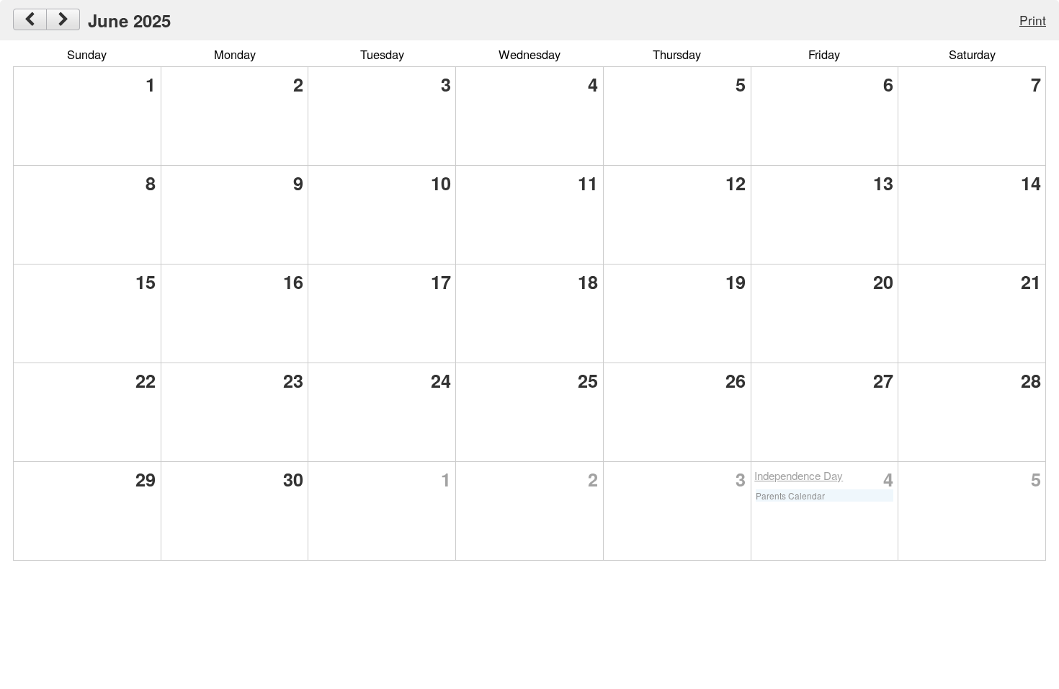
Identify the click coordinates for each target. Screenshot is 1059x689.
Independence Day (798, 475)
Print (1032, 20)
